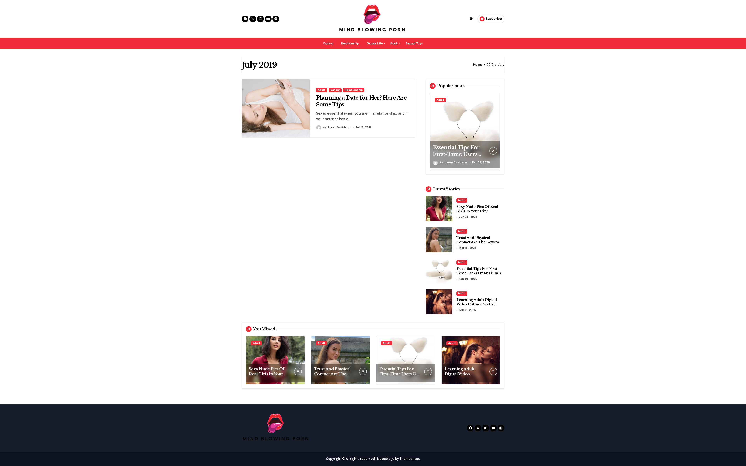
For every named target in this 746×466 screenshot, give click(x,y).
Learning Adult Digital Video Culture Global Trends (476, 304)
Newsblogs (385, 459)
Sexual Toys (414, 43)
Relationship (350, 43)
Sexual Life (375, 43)
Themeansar (409, 459)
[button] (496, 131)
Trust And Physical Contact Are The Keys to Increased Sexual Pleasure (480, 242)
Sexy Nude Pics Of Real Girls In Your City (477, 209)
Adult (394, 43)
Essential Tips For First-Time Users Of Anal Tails (456, 154)
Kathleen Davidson (336, 127)
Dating (328, 43)
